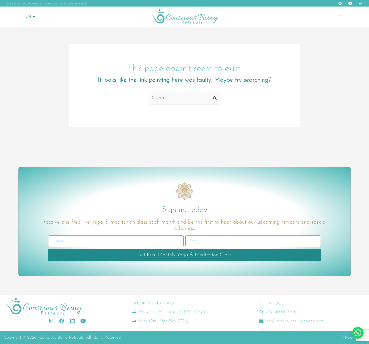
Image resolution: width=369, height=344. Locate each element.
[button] (340, 16)
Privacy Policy (353, 337)
